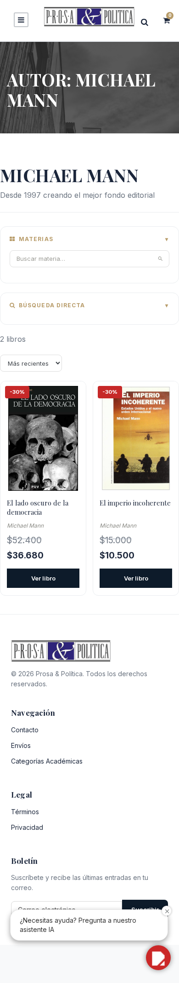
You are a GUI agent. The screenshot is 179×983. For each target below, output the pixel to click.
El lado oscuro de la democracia (37, 507)
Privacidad (27, 827)
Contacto (25, 730)
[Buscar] (147, 22)
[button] (158, 957)
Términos (25, 812)
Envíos (21, 745)
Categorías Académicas (47, 761)
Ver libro (43, 578)
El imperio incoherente (135, 502)
